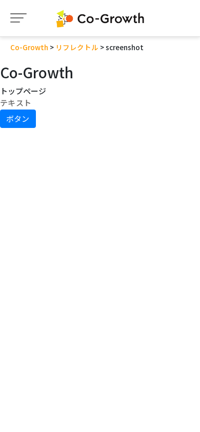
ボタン (17, 118)
